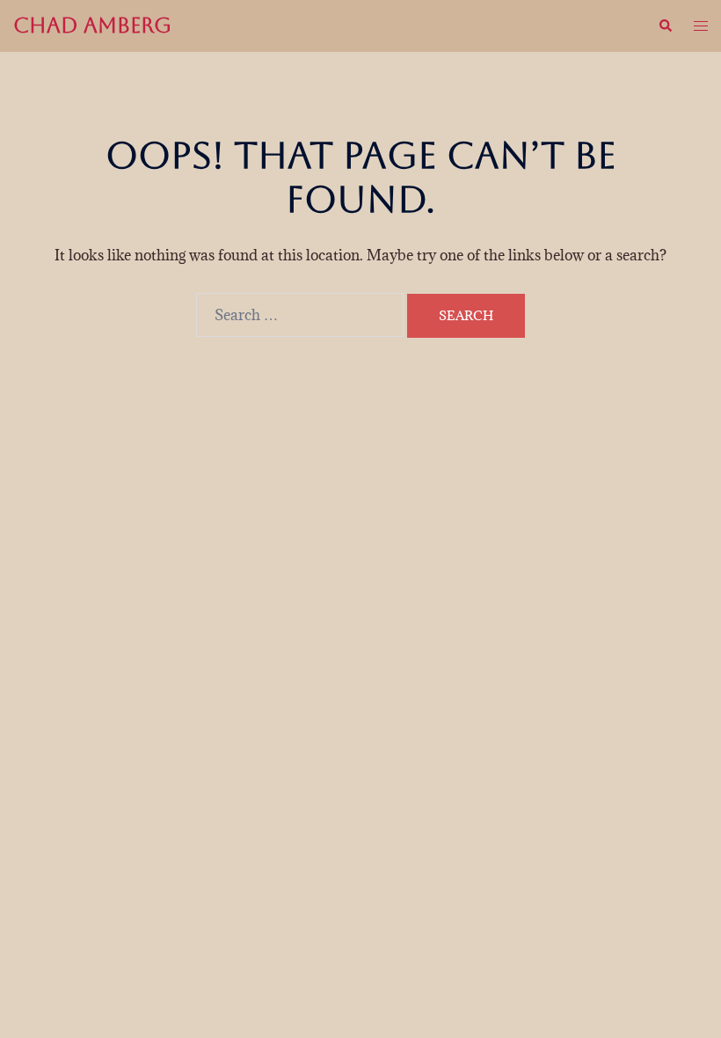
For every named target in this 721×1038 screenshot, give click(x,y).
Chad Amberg (92, 25)
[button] (665, 25)
